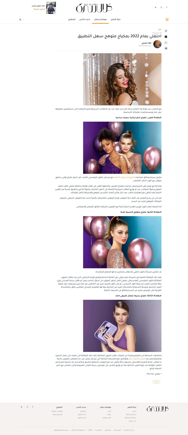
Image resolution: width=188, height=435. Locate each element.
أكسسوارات (106, 418)
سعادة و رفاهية (130, 418)
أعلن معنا (117, 430)
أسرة (134, 411)
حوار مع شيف (57, 415)
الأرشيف (107, 430)
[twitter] (156, 8)
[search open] (21, 20)
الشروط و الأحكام (78, 430)
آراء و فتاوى (82, 418)
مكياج (156, 382)
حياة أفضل (116, 20)
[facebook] (167, 8)
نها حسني (146, 43)
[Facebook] (166, 31)
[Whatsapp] (166, 42)
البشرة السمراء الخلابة (124, 177)
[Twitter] (166, 37)
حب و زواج (132, 421)
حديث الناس (84, 20)
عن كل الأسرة (129, 430)
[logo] (94, 8)
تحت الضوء (82, 415)
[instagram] (161, 8)
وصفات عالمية (57, 411)
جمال (109, 415)
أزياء (109, 411)
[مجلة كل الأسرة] (157, 409)
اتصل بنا (98, 430)
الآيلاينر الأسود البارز (137, 359)
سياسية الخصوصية (61, 430)
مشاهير (83, 411)
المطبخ (71, 20)
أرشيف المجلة (39, 9)
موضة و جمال (100, 20)
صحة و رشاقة (131, 415)
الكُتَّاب (89, 430)
